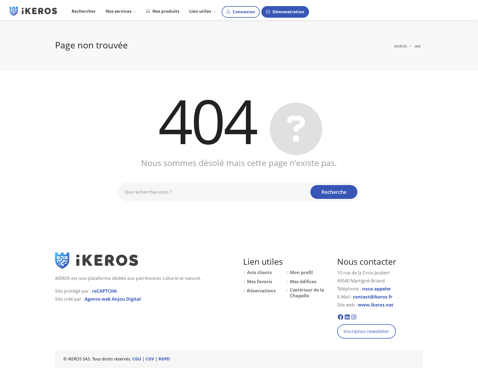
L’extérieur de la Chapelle (307, 293)
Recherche (333, 192)
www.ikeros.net (375, 305)
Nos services (118, 11)
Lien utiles (200, 11)
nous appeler (376, 289)
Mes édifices (303, 282)
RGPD (164, 359)
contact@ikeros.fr (372, 297)
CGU (136, 359)
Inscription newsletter (366, 331)
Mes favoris (259, 282)
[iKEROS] (33, 10)
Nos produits (165, 11)
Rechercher (84, 11)
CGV (150, 359)
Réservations (261, 291)
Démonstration (287, 11)
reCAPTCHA (104, 291)
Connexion (243, 11)
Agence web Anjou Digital (113, 299)
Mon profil (301, 273)
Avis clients (259, 273)
